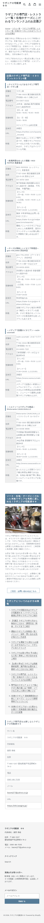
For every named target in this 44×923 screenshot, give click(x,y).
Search (8, 862)
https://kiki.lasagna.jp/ (17, 806)
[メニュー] (39, 4)
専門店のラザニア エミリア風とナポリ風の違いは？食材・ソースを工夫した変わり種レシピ (24, 688)
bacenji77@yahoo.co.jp (17, 792)
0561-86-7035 (13, 779)
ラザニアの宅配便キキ (12, 4)
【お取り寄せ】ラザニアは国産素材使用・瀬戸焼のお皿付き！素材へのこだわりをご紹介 (24, 666)
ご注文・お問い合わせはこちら (23, 591)
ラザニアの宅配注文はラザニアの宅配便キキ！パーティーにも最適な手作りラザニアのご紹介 (24, 613)
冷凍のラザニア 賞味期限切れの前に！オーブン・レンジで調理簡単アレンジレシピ (24, 699)
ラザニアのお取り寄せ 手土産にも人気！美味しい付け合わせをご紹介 (24, 656)
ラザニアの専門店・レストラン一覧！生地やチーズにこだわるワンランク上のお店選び (24, 677)
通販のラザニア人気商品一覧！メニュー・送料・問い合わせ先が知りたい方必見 (24, 634)
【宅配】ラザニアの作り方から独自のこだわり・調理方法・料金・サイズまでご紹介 (24, 623)
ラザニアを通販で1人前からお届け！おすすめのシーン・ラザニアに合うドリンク (24, 645)
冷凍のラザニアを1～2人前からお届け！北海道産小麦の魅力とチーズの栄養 (24, 709)
